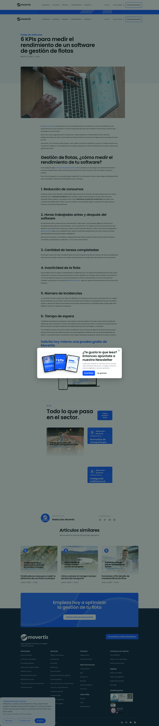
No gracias (102, 373)
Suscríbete (88, 373)
